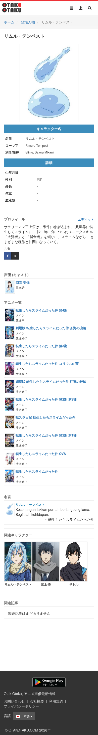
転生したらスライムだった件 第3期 (41, 345)
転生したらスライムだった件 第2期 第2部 (46, 399)
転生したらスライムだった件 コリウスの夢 (47, 363)
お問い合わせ (14, 701)
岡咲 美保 (23, 282)
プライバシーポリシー (21, 706)
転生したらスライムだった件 (37, 471)
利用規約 (56, 701)
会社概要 (37, 701)
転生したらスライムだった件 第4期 (41, 310)
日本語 (25, 716)
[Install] (49, 682)
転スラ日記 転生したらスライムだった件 (45, 417)
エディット (86, 219)
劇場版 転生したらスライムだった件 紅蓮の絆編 (51, 381)
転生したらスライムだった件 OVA (41, 453)
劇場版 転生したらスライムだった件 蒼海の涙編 (51, 327)
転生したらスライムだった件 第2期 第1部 (46, 435)
